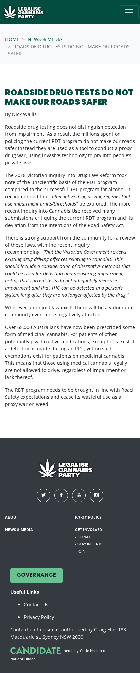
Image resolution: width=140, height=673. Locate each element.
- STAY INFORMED (90, 543)
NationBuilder (22, 658)
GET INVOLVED (88, 529)
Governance (36, 575)
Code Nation (91, 650)
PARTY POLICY (88, 517)
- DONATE (83, 536)
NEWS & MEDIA (45, 39)
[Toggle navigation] (129, 12)
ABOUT (11, 517)
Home (12, 39)
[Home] (26, 12)
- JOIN (80, 551)
